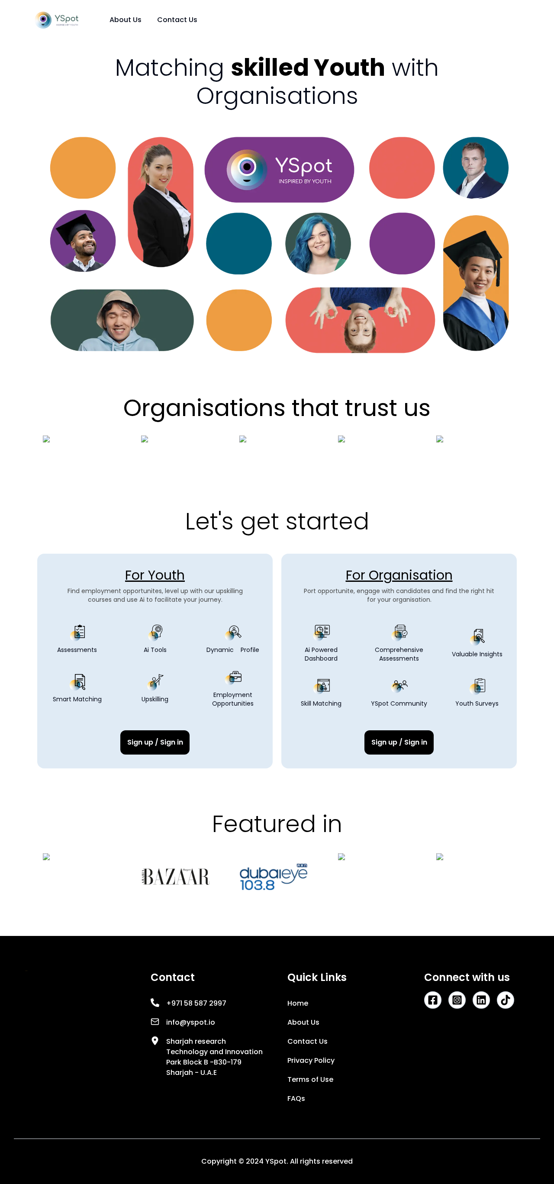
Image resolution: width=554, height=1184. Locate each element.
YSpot (276, 1161)
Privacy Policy (311, 1060)
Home (297, 1003)
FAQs (296, 1098)
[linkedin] (481, 1000)
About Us (126, 20)
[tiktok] (505, 1000)
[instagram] (457, 1000)
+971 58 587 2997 (196, 1003)
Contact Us (177, 20)
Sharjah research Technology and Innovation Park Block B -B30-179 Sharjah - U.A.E (214, 1057)
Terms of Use (310, 1079)
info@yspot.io (190, 1022)
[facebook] (433, 1000)
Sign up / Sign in (155, 742)
